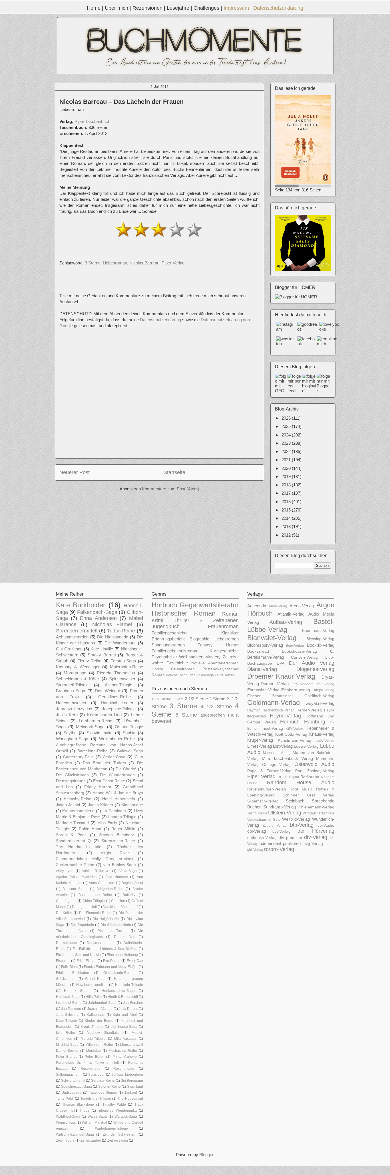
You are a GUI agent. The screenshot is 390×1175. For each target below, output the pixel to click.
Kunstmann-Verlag (294, 740)
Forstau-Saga (123, 660)
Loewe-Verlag (306, 746)
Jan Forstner (133, 1003)
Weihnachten (191, 656)
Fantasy (205, 644)
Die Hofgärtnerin (106, 919)
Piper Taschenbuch (92, 121)
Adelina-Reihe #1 (96, 871)
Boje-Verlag (295, 646)
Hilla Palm (94, 997)
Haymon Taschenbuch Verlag (271, 710)
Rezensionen (147, 8)
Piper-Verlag (173, 262)
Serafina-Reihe (103, 1081)
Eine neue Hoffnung (122, 955)
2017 (287, 493)
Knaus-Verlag (321, 734)
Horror (157, 669)
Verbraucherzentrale (318, 813)
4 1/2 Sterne (216, 706)
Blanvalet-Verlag (271, 638)
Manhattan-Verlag (277, 753)
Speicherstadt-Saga (76, 1087)
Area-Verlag (278, 606)
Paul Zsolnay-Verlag (314, 771)
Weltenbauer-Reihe (117, 738)
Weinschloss (66, 1123)
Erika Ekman (87, 961)
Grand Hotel (95, 979)
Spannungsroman (168, 644)
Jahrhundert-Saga (102, 1003)
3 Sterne (92, 262)
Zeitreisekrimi (117, 1140)
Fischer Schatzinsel (270, 696)
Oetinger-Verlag (276, 765)
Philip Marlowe (124, 1057)
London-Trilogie (122, 817)
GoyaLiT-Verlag (319, 703)
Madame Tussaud (72, 823)
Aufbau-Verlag (286, 622)
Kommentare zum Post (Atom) (170, 488)
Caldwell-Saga (130, 751)
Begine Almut (132, 883)
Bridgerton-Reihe (110, 889)
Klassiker (230, 632)
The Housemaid (130, 1099)
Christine (118, 901)
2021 (287, 459)
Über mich (116, 8)
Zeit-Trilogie (65, 1140)
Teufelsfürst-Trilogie (96, 1099)
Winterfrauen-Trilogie (111, 1128)
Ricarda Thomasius (116, 672)
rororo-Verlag (279, 849)
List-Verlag (283, 746)
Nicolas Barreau (144, 262)
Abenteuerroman (223, 663)
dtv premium (290, 838)
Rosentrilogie (123, 1069)
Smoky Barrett (102, 654)
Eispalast (63, 961)
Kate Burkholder (81, 605)
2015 (287, 509)
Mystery (213, 656)
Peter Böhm (94, 1057)
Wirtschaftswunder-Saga (75, 1134)
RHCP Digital (288, 777)
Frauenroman (223, 626)
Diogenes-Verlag (315, 669)
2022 (287, 451)
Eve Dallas (111, 961)
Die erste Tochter (112, 931)
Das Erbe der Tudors (104, 763)
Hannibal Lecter (117, 702)
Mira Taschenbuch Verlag (287, 758)
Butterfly (129, 895)
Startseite (174, 472)
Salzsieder (96, 1075)
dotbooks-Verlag (262, 838)
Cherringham (66, 901)
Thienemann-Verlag (316, 807)
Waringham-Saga (72, 738)
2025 (287, 426)
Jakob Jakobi (68, 805)
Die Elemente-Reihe (95, 913)
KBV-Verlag (294, 729)
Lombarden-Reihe (95, 720)
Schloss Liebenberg (127, 1075)
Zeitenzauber (91, 1140)
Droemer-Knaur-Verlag (281, 676)
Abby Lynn (65, 871)
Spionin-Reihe (109, 1087)
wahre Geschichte (170, 662)
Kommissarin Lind (104, 714)
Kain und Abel (125, 1015)
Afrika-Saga (127, 871)
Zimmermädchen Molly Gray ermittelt (94, 859)
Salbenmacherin (69, 1075)
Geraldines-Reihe (114, 696)
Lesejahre (178, 8)
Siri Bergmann (132, 1081)
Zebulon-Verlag (275, 826)
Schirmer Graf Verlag (308, 795)
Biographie (199, 638)
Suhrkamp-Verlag (279, 806)
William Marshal (94, 1123)
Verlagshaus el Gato (264, 820)
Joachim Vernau (99, 1009)
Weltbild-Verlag (296, 819)
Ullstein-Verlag (284, 813)
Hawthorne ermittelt (91, 985)
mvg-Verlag (312, 844)
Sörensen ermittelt (77, 631)
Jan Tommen (71, 1009)
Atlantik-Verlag (291, 614)
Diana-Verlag (262, 669)
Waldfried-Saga (68, 1117)
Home (93, 8)
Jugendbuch (166, 626)
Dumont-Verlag (275, 683)
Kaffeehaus (95, 1015)
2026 (287, 418)
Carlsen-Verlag (304, 657)
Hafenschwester (71, 702)
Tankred (130, 1093)
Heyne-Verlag (285, 716)
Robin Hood (90, 829)
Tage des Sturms (103, 1093)
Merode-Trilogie (93, 1039)
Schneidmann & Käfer (77, 678)
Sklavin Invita (99, 732)
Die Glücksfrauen (72, 775)
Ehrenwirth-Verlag (263, 690)
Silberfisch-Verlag (263, 801)
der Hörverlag (315, 831)
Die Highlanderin (112, 636)
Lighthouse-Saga (123, 1027)
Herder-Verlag (309, 710)
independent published (280, 843)
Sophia (128, 732)
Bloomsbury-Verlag (265, 645)
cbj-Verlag (256, 831)
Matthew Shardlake (103, 1033)
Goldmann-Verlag (273, 702)
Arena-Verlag (302, 605)
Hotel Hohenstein (118, 799)
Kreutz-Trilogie (92, 1027)
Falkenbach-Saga (97, 612)
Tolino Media (257, 813)
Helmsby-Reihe (77, 799)
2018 (287, 484)
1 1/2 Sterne (161, 699)
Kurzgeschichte (224, 650)
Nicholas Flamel (112, 624)
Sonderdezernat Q (73, 841)
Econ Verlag (324, 684)
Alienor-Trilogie (118, 684)
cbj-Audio (325, 825)
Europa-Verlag (323, 690)
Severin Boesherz (116, 835)
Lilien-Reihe (65, 1033)
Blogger (206, 1154)
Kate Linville (102, 648)
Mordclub (93, 1051)
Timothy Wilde (114, 1105)
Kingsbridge (132, 805)
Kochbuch (185, 675)
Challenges (206, 8)
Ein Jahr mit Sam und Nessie (78, 955)
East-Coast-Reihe (109, 781)
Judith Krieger (100, 805)
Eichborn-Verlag (295, 690)
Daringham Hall (84, 907)
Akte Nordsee (116, 877)
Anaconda (256, 605)
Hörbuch (164, 605)
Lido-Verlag (325, 741)
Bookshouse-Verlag (299, 651)
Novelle (198, 663)
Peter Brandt (66, 1057)
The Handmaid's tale (79, 847)
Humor (232, 644)
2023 (287, 443)
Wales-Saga (97, 1117)
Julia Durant (128, 1009)
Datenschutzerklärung (278, 8)
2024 (287, 434)
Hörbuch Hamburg (302, 722)
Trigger (85, 1111)
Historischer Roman (184, 613)
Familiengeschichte (170, 632)
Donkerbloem (66, 943)
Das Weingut (107, 690)
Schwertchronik (73, 1081)
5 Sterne (186, 715)
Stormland (135, 1087)
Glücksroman (66, 979)
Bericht (171, 675)
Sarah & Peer (71, 835)
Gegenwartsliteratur (209, 605)
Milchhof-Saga (67, 1045)
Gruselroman (183, 669)
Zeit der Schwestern (119, 1134)
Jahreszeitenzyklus (74, 708)
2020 (287, 468)
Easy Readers (301, 684)
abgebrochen (212, 715)
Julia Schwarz (67, 1015)
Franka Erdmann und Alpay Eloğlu (111, 967)
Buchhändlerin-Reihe (95, 895)
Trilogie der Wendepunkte (117, 1111)
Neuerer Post (74, 472)
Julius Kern (67, 714)
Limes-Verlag (259, 746)
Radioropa (309, 777)
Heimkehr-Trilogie (129, 985)
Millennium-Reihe (99, 1045)
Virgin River (115, 853)
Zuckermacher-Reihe (75, 865)
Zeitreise (231, 656)
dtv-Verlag (315, 837)
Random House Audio (300, 782)
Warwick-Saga (125, 1117)
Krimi (157, 620)
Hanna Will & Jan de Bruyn (118, 793)
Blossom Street (75, 889)
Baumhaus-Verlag (318, 630)
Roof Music (301, 789)
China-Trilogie (94, 901)
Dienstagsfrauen (71, 781)
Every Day (135, 961)
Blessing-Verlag (320, 639)
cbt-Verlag (281, 831)
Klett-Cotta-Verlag (291, 734)
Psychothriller (164, 656)
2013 (287, 526)
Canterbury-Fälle (78, 757)
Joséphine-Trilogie (119, 708)
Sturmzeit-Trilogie (72, 684)
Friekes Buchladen (72, 973)
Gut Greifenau (69, 648)
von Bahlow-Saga (119, 865)
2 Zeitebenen (219, 620)
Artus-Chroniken (101, 883)
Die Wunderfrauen (117, 775)
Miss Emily (107, 823)
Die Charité (126, 769)
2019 (287, 476)
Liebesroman (115, 262)
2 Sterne (217, 698)
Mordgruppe (75, 672)
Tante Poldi (65, 1099)
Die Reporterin (82, 925)
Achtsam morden (72, 636)
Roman (230, 614)
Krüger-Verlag (260, 740)
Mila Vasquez (125, 1039)
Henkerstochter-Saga (118, 991)
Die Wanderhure (120, 642)
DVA (280, 663)
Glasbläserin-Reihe (118, 973)
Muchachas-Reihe (122, 1051)
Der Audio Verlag (311, 663)
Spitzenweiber (122, 678)
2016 (287, 501)
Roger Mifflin (123, 829)
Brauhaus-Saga (70, 690)
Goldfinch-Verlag (319, 696)
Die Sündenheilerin (115, 925)
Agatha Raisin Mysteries (76, 877)
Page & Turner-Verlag (269, 771)
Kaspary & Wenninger (78, 666)
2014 (287, 518)
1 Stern (178, 699)
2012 (287, 535)
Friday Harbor (97, 787)
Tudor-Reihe (121, 631)
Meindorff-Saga (90, 726)
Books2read (258, 651)
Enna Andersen (98, 618)
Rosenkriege (90, 1069)
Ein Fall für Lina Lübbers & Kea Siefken (105, 949)
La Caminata (114, 811)
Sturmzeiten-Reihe (118, 841)
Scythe (70, 732)
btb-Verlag (301, 825)
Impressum (236, 8)
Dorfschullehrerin (100, 943)
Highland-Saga (68, 997)
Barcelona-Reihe (92, 751)
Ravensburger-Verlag (266, 789)
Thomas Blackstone (78, 1105)
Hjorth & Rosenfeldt (123, 997)
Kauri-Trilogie (66, 1021)
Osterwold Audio (314, 764)
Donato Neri (124, 937)
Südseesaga (71, 1093)
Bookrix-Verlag (320, 645)
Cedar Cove (114, 757)
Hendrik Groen (77, 991)
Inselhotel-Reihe (69, 1003)
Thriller (181, 620)
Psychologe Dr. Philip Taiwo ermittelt (87, 1063)
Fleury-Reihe (89, 660)
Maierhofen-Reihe (126, 666)
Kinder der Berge (99, 1021)
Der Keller (64, 913)
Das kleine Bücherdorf (120, 907)
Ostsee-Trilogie (129, 726)
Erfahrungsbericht (168, 638)
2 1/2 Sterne (196, 698)
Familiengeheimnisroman (175, 650)
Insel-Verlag (272, 728)
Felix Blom (69, 967)
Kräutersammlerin (78, 811)
